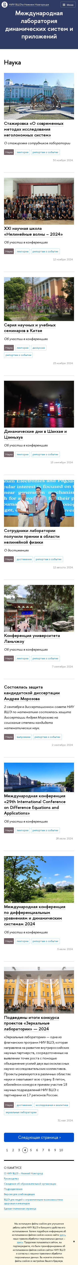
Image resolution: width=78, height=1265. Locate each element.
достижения (24, 559)
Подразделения (13, 1189)
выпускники (23, 737)
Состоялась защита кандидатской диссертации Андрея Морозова (32, 692)
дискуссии (39, 347)
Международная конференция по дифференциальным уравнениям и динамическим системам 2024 (34, 915)
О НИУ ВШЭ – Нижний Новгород (23, 1173)
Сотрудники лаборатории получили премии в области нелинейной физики (32, 536)
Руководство (11, 1178)
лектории (22, 152)
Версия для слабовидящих (19, 1194)
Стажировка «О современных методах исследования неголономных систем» (33, 129)
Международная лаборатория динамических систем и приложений (39, 24)
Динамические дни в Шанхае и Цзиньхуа (35, 434)
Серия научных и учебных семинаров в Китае (30, 328)
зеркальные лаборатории (21, 1112)
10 (61, 1150)
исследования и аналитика (52, 1105)
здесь (62, 1235)
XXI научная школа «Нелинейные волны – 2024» (33, 231)
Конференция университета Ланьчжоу (32, 638)
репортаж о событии (45, 152)
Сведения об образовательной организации (30, 1183)
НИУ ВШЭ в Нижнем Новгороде (29, 4)
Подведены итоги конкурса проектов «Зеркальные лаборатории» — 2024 (31, 1023)
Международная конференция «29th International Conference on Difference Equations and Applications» (35, 804)
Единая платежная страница (20, 1208)
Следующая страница (38, 1137)
